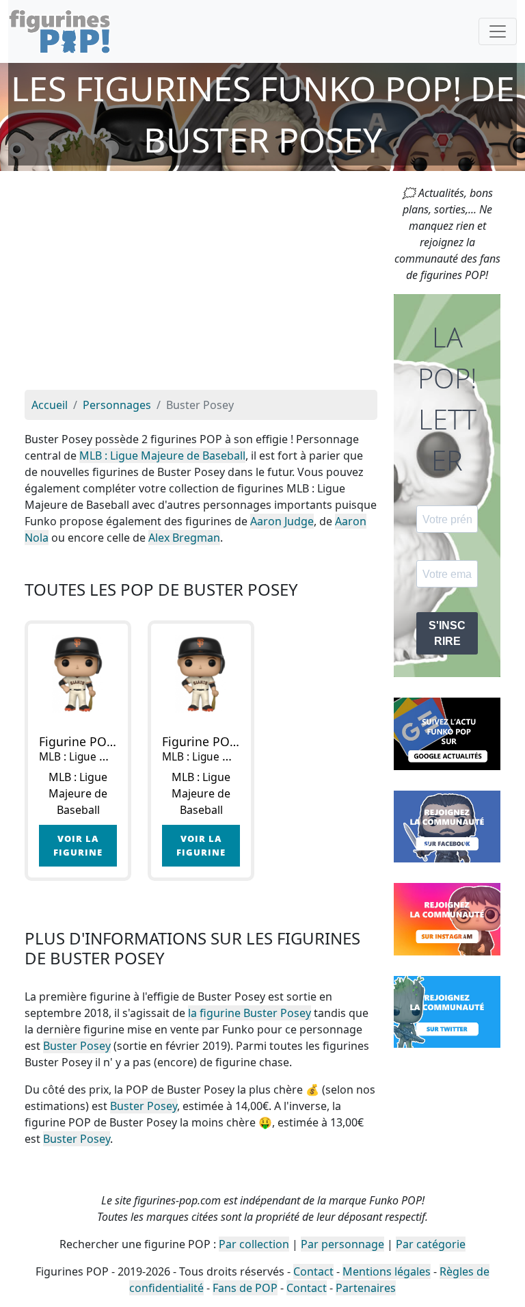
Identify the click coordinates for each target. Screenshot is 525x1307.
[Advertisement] (201, 287)
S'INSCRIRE (447, 633)
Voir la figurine (78, 845)
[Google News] (447, 732)
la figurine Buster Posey (249, 1012)
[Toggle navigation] (498, 31)
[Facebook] (447, 825)
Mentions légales (386, 1271)
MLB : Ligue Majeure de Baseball (162, 455)
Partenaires (366, 1287)
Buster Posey (77, 1045)
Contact (313, 1271)
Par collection (254, 1244)
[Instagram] (447, 917)
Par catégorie (431, 1244)
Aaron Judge (282, 521)
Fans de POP (245, 1287)
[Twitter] (447, 1010)
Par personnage (342, 1244)
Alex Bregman (184, 537)
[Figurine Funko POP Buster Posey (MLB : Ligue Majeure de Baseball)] (78, 674)
